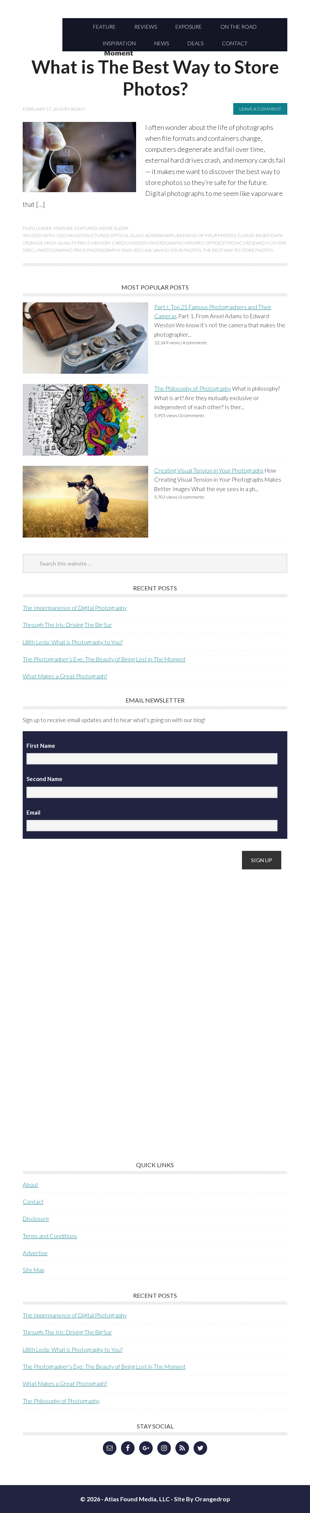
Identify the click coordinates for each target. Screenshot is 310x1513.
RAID (127, 250)
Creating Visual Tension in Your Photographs (209, 470)
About (30, 1184)
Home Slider (114, 228)
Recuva (143, 250)
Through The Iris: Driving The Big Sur (67, 624)
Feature (63, 228)
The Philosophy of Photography (192, 388)
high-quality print (67, 243)
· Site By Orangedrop (200, 1498)
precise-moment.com (155, 54)
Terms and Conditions (50, 1236)
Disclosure (36, 1218)
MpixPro (194, 243)
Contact (33, 1201)
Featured (86, 228)
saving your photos (177, 250)
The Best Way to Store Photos (238, 250)
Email (33, 812)
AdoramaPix (160, 235)
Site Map (33, 1269)
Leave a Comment (260, 109)
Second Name (44, 778)
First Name (40, 745)
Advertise (35, 1253)
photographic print (61, 250)
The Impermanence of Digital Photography (75, 607)
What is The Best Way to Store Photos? (155, 77)
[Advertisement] (79, 994)
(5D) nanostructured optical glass (100, 235)
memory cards (109, 243)
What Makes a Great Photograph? (65, 676)
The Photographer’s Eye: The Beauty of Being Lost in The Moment (104, 659)
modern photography (156, 243)
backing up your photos (206, 235)
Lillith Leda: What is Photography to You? (72, 642)
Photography (103, 250)
